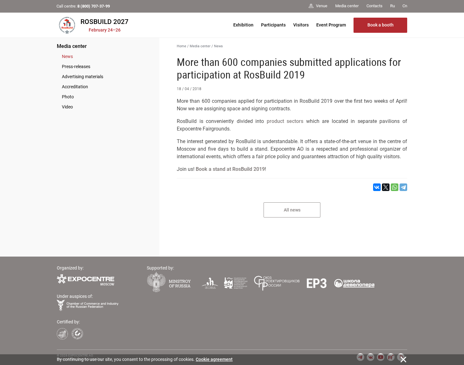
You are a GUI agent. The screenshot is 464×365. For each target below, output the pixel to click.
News (67, 56)
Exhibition (243, 24)
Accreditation (75, 86)
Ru (392, 5)
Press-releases (76, 66)
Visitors (301, 24)
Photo (68, 96)
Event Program (331, 24)
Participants (273, 24)
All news (292, 209)
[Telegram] (403, 187)
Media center (72, 46)
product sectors (285, 121)
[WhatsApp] (394, 187)
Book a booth (380, 24)
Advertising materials (82, 76)
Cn (404, 5)
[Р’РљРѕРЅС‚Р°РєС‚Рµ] (377, 187)
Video (67, 106)
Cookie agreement (214, 359)
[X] (386, 187)
